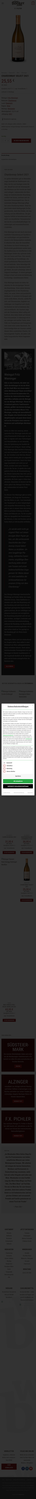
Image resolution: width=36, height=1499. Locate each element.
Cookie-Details (6, 792)
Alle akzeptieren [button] (18, 781)
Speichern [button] (18, 776)
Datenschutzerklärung (8, 735)
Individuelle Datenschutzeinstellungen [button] (18, 786)
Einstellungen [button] (29, 738)
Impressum (30, 792)
